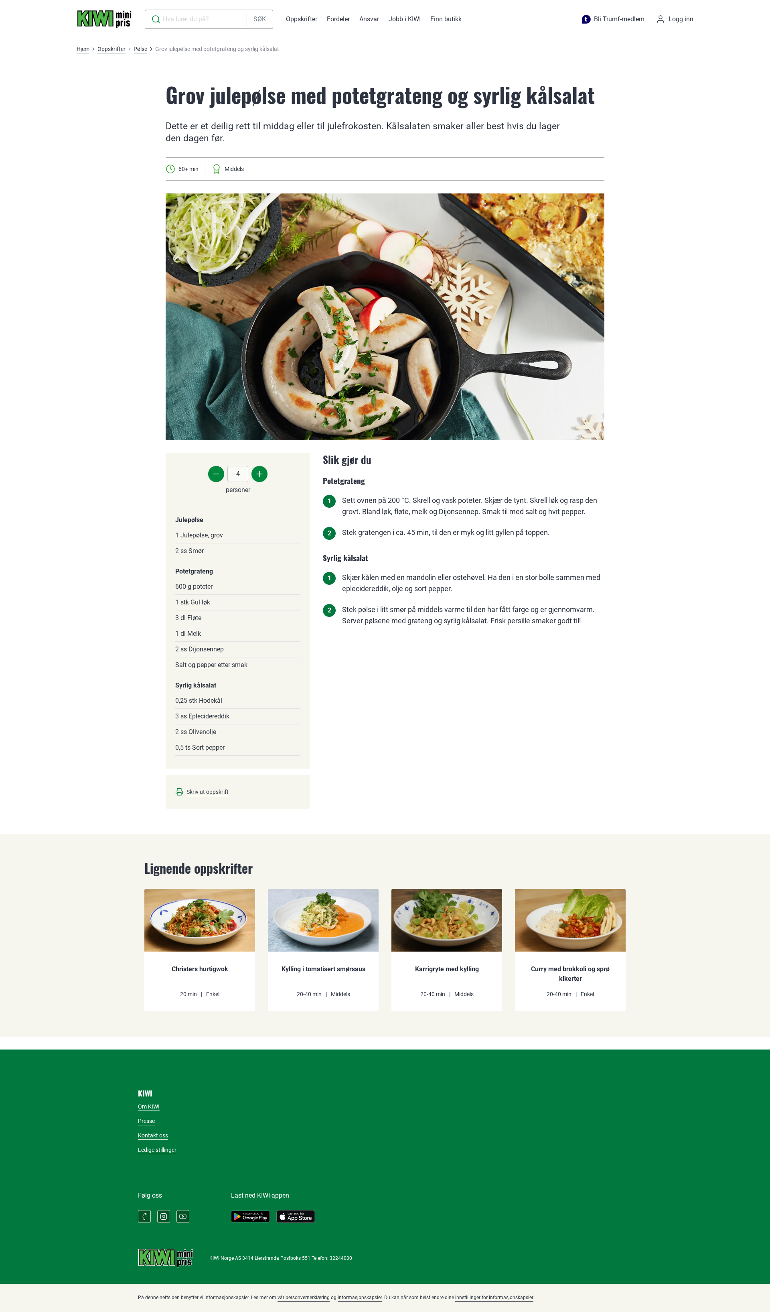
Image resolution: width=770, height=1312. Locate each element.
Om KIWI (149, 1106)
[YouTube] (182, 1216)
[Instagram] (163, 1216)
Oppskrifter (301, 19)
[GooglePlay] (250, 1216)
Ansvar (369, 19)
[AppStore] (295, 1216)
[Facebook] (144, 1216)
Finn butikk (446, 19)
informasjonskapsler (360, 1297)
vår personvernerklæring (304, 1297)
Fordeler (338, 19)
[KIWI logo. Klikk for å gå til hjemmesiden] (104, 19)
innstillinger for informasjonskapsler (494, 1297)
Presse (146, 1121)
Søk (259, 19)
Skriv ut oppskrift (207, 792)
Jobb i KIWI (405, 19)
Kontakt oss (153, 1135)
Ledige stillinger (157, 1150)
